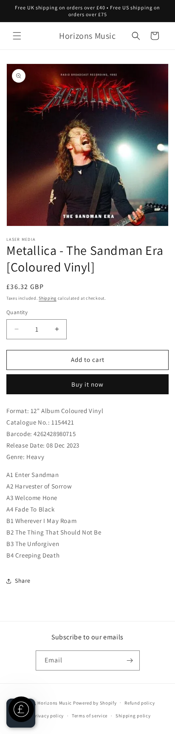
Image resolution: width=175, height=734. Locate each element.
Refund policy (139, 703)
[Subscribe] (130, 660)
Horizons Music (54, 702)
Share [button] (23, 580)
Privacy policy (48, 716)
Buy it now (87, 384)
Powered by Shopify (95, 702)
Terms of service (89, 716)
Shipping (47, 298)
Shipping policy (133, 716)
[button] (17, 35)
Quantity (17, 312)
